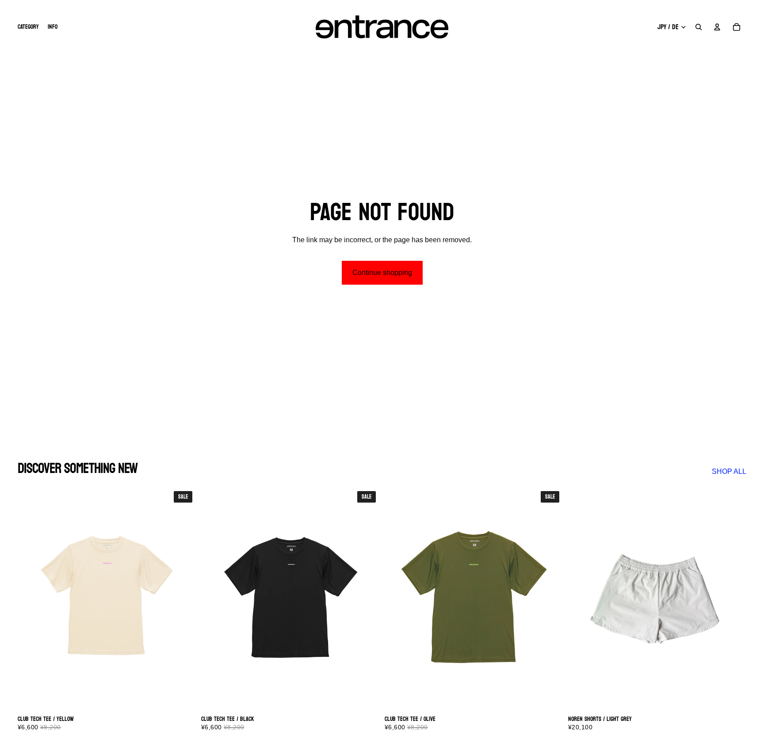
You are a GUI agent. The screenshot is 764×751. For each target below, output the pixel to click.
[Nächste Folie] (182, 599)
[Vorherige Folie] (31, 599)
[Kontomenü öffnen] (717, 27)
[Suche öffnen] (698, 27)
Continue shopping (382, 272)
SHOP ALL (729, 471)
